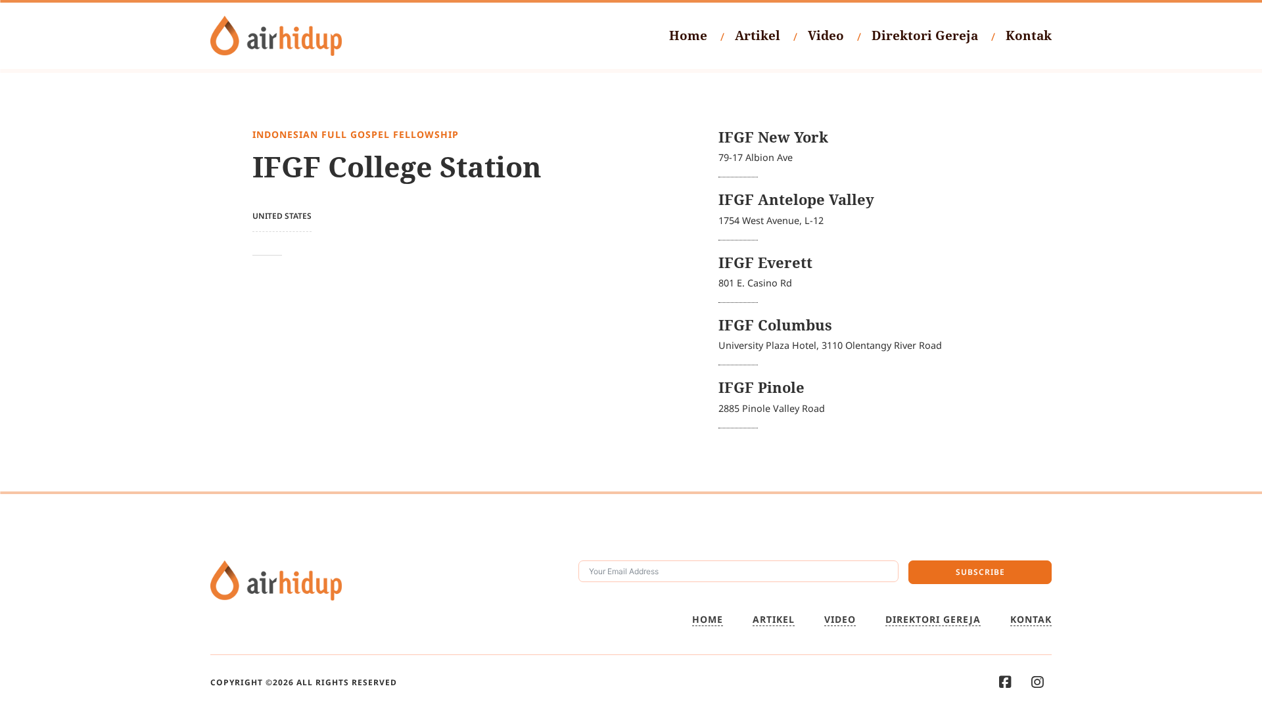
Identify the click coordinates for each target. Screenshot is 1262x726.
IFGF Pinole (761, 387)
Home (688, 35)
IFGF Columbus (775, 324)
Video (826, 35)
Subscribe (980, 572)
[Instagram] (1037, 682)
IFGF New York (773, 137)
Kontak (1029, 35)
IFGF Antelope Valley (796, 199)
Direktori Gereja (925, 35)
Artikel (757, 35)
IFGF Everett (765, 262)
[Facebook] (1005, 682)
